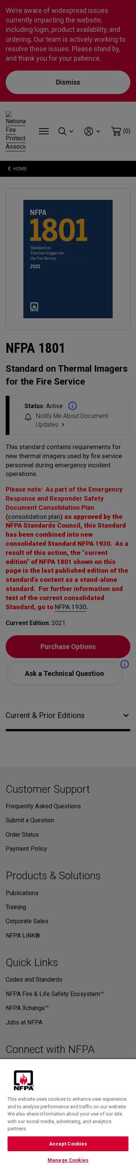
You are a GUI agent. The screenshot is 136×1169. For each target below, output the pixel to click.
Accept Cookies (68, 1144)
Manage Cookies (68, 1160)
